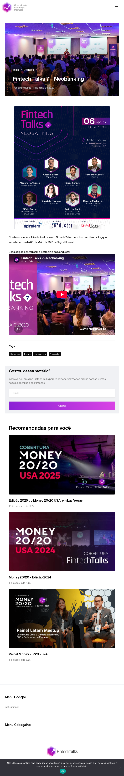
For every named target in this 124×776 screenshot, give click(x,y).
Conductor (15, 354)
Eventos (29, 69)
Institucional (12, 707)
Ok (62, 771)
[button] (116, 7)
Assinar (62, 405)
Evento (27, 354)
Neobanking (40, 354)
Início (16, 69)
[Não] (120, 767)
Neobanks (54, 354)
